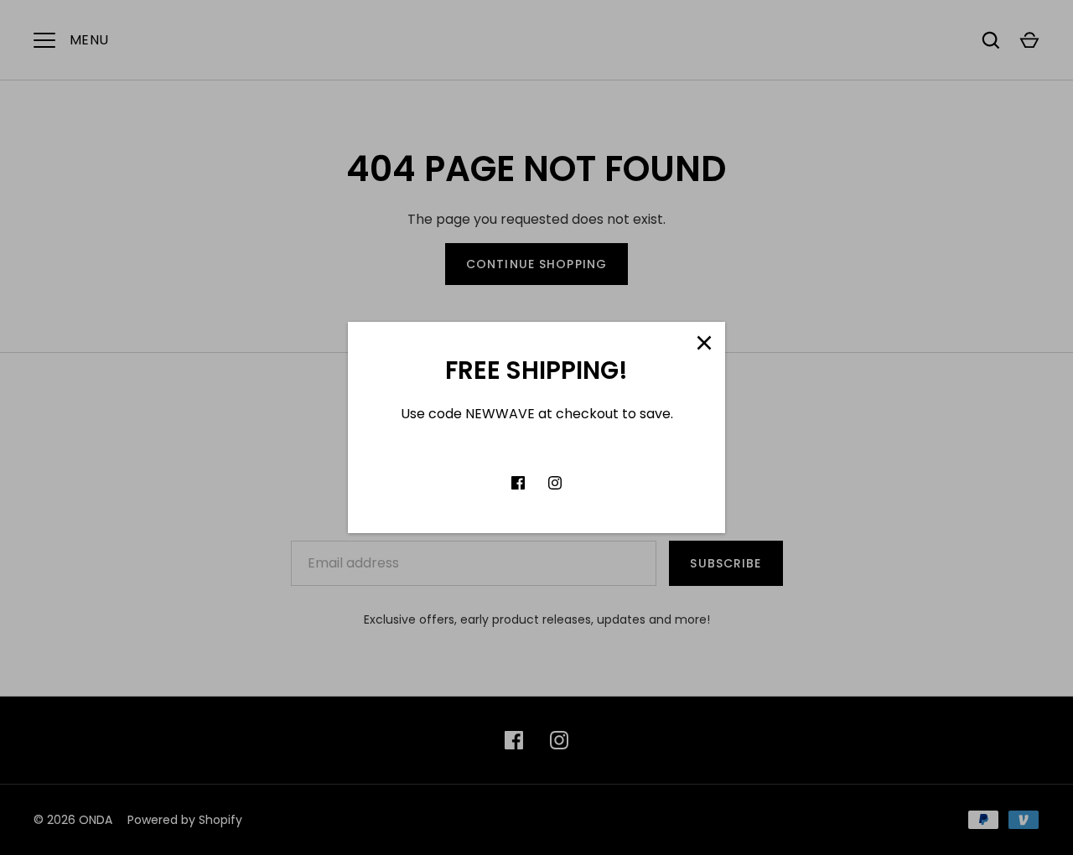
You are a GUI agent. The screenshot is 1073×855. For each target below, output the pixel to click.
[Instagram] (554, 482)
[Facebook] (518, 482)
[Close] (704, 342)
